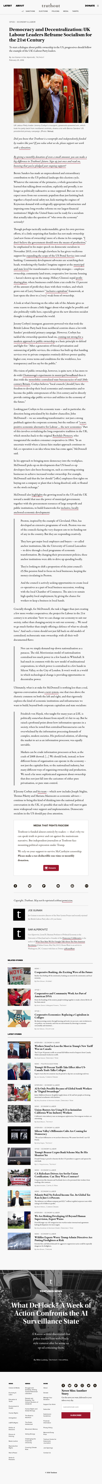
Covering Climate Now (31, 1448)
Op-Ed (12, 22)
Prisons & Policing (12, 1435)
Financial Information (47, 1422)
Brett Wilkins (41, 1207)
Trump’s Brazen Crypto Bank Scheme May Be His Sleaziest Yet (61, 1154)
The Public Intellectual (29, 1423)
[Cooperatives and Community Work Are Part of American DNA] (19, 997)
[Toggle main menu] (99, 5)
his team (42, 792)
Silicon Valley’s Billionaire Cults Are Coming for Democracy (61, 1132)
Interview (39, 1042)
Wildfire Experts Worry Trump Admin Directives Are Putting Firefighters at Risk (63, 1239)
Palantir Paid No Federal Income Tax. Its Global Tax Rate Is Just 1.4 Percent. (62, 1196)
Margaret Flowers (53, 1005)
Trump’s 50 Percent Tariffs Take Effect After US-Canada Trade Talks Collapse (60, 1069)
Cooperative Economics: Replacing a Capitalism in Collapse (62, 1016)
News (37, 968)
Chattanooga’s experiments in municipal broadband (50, 375)
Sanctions (30, 11)
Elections (43, 11)
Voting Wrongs (30, 1434)
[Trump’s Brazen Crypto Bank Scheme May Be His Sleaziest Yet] (19, 1156)
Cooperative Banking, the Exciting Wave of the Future (64, 972)
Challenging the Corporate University (30, 1441)
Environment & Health (14, 1407)
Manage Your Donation (47, 1398)
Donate (90, 6)
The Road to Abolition (29, 1416)
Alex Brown (40, 1249)
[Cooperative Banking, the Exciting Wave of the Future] (19, 976)
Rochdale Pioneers (63, 436)
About (20, 6)
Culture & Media (14, 1388)
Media (65, 11)
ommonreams (52, 1077)
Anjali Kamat (41, 1058)
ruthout (40, 57)
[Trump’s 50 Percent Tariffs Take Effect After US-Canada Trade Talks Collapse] (19, 1071)
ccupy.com (49, 1029)
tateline (48, 1249)
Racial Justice (13, 1441)
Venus (50, 131)
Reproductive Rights (13, 1447)
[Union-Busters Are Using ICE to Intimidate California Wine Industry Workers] (19, 1113)
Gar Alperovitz (29, 57)
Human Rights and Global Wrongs (31, 1410)
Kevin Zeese (41, 1005)
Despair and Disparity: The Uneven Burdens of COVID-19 (31, 1401)
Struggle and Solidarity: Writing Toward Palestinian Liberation (31, 1390)
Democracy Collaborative (71, 938)
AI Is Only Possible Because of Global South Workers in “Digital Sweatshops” (63, 1090)
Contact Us (47, 1453)
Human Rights (13, 1413)
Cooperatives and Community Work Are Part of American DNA (60, 995)
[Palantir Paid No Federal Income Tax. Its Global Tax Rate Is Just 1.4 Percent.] (19, 1198)
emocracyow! (52, 1058)
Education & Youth (13, 1400)
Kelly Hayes (41, 1143)
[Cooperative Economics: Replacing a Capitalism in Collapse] (19, 1018)
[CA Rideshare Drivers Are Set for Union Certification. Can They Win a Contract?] (19, 1177)
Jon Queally (41, 1077)
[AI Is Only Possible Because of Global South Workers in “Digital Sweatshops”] (19, 1092)
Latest (7, 6)
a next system (51, 692)
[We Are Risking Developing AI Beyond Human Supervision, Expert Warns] (19, 1220)
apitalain (52, 1185)
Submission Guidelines (47, 1415)
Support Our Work (49, 1404)
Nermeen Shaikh (54, 1100)
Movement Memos (31, 1429)
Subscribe (46, 1409)
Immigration (13, 1418)
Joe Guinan (16, 57)
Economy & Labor (26, 22)
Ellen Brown (41, 981)
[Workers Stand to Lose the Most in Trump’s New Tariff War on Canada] (19, 1050)
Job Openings (48, 1448)
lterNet (49, 981)
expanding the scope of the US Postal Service (50, 256)
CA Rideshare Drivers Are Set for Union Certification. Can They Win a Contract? (57, 1175)
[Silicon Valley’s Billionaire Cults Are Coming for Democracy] (19, 1135)
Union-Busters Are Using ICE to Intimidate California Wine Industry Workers (58, 1111)
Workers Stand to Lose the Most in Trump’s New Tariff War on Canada (64, 1047)
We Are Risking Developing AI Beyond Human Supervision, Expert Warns (60, 1217)
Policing (55, 11)
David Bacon (41, 1122)
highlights (37, 495)
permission (67, 900)
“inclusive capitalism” (56, 291)
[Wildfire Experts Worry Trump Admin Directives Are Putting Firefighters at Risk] (19, 1241)
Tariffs (75, 11)
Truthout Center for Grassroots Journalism (49, 1441)
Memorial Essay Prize (48, 1433)
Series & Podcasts (12, 1458)
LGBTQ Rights (13, 1423)
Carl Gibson (41, 1029)
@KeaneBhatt (69, 948)
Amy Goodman (42, 1100)
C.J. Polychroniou (42, 1164)
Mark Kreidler (41, 1185)
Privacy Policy (47, 1427)
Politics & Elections (49, 1064)
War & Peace (13, 1453)
